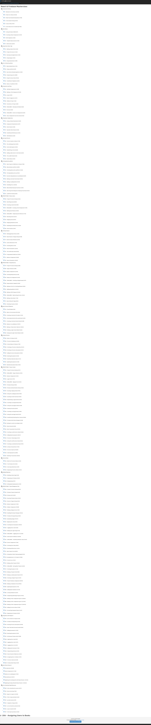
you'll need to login (80, 720)
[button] (8, 1)
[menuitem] (2, 1)
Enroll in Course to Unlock (75, 721)
